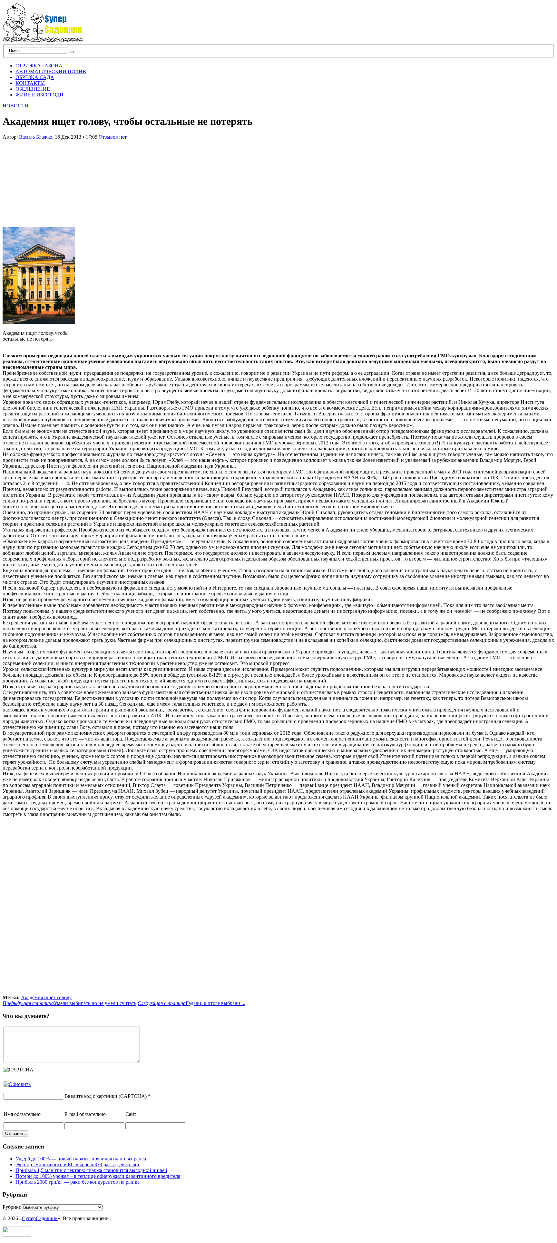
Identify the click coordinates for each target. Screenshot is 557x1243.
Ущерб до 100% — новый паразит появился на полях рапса (80, 1158)
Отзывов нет (113, 137)
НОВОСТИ (15, 105)
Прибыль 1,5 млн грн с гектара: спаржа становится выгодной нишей (91, 1170)
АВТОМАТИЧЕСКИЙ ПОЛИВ (50, 71)
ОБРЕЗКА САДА (34, 77)
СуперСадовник (40, 1218)
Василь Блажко (35, 137)
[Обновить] (17, 1084)
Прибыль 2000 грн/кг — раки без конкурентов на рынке (77, 1182)
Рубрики (12, 1207)
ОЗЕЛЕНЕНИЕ (32, 89)
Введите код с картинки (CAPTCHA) (105, 1096)
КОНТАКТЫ (30, 83)
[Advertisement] (51, 180)
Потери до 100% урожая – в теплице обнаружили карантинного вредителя (97, 1176)
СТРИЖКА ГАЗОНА (39, 65)
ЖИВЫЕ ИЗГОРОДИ (39, 94)
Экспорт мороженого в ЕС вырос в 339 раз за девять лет (77, 1164)
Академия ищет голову (46, 997)
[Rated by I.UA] (17, 1235)
